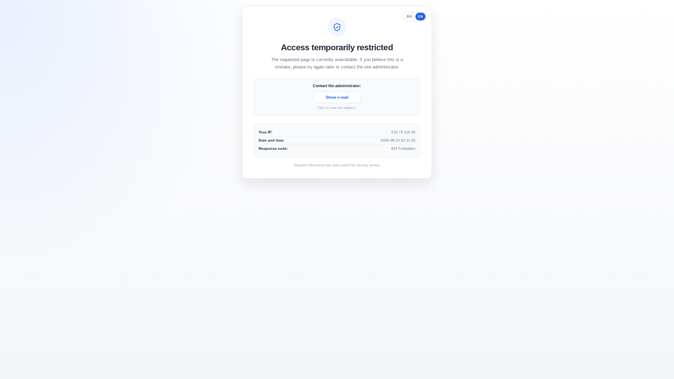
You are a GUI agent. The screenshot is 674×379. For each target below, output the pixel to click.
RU (409, 16)
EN (420, 16)
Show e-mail (337, 97)
